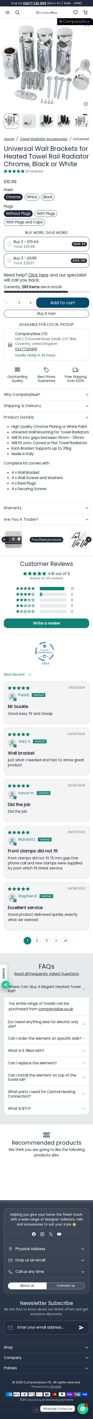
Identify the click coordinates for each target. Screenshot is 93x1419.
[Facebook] (34, 1234)
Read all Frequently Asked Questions (46, 973)
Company (13, 1357)
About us (27, 1285)
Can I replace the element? (32, 1063)
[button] (8, 12)
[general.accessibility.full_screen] (87, 24)
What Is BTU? (19, 1108)
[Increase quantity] (30, 303)
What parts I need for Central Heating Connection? (41, 1094)
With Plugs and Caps (24, 222)
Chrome (13, 196)
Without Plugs (18, 213)
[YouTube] (59, 1234)
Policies (10, 1367)
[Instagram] (42, 1234)
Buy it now (46, 313)
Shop (8, 1347)
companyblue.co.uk (55, 1008)
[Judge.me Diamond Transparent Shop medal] (44, 651)
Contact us (66, 1285)
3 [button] (47, 940)
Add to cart (62, 303)
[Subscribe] (81, 1328)
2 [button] (37, 940)
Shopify (56, 1387)
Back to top (48, 1410)
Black (47, 196)
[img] (19, 687)
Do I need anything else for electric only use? (43, 1024)
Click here (38, 275)
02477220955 (26, 349)
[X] (50, 1234)
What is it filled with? (26, 1050)
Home (9, 139)
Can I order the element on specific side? (44, 1038)
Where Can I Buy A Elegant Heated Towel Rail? (44, 989)
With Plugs (46, 213)
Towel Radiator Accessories (43, 139)
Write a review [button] (46, 623)
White (32, 196)
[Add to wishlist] (86, 104)
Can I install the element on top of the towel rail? (42, 1077)
